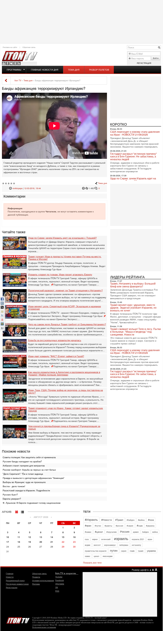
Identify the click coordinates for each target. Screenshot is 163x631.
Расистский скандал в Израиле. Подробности (26, 490)
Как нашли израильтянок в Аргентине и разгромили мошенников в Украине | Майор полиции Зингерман (64, 373)
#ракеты (108, 525)
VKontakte (11, 63)
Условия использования (43, 580)
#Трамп (119, 519)
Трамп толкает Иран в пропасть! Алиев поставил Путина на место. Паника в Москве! (64, 257)
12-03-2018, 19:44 (32, 188)
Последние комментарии (17, 584)
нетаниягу (136, 545)
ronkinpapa (17, 188)
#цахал (99, 531)
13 (40, 537)
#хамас (88, 531)
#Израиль (91, 519)
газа (87, 539)
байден (145, 531)
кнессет (97, 545)
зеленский (105, 539)
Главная (9, 573)
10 (7, 537)
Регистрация (144, 63)
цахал (96, 556)
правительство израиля (95, 550)
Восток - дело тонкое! (14, 486)
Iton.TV (18, 620)
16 (74, 537)
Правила (36, 577)
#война (141, 520)
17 (7, 541)
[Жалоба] (83, 188)
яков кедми (108, 556)
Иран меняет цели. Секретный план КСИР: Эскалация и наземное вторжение (64, 307)
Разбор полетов (99, 69)
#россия (119, 525)
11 (19, 537)
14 (51, 537)
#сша (139, 525)
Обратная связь (28, 47)
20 (40, 541)
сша (132, 550)
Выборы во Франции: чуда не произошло (24, 482)
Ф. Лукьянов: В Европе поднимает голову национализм (31, 502)
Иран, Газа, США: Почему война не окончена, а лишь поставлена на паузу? (65, 391)
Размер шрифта (140, 569)
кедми (87, 545)
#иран (88, 525)
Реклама (36, 584)
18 (19, 541)
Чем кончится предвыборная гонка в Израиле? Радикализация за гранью (64, 427)
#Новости (106, 519)
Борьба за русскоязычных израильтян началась (54, 340)
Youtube (3, 63)
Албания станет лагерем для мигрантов (24, 465)
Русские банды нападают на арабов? (22, 461)
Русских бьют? (10, 494)
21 (51, 541)
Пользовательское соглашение (44, 627)
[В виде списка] (22, 511)
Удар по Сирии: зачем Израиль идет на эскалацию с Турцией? (62, 238)
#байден (131, 520)
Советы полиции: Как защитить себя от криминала (29, 457)
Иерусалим (111, 531)
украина (151, 550)
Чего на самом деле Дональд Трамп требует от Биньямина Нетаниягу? (67, 324)
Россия (124, 531)
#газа (151, 519)
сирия (123, 550)
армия (136, 531)
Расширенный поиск (15, 580)
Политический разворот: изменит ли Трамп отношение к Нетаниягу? (65, 290)
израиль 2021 (138, 539)
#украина (150, 525)
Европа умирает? (12, 498)
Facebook (7, 63)
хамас (87, 556)
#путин (98, 525)
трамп (140, 550)
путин (113, 550)
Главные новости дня (44, 69)
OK (15, 63)
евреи (95, 539)
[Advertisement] (81, 21)
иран (150, 539)
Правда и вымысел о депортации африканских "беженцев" (33, 478)
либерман (123, 545)
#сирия (130, 525)
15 (63, 537)
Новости (10, 577)
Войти (156, 58)
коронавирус (110, 545)
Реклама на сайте (10, 47)
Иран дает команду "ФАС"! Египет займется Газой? (56, 356)
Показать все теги (92, 562)
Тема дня (73, 69)
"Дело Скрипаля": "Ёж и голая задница (23, 473)
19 (29, 541)
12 (29, 537)
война (155, 531)
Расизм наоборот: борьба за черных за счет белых (29, 469)
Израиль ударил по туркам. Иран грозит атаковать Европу (60, 274)
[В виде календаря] (17, 511)
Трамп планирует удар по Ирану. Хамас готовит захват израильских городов (65, 409)
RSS (19, 63)
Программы (14, 69)
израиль (121, 538)
